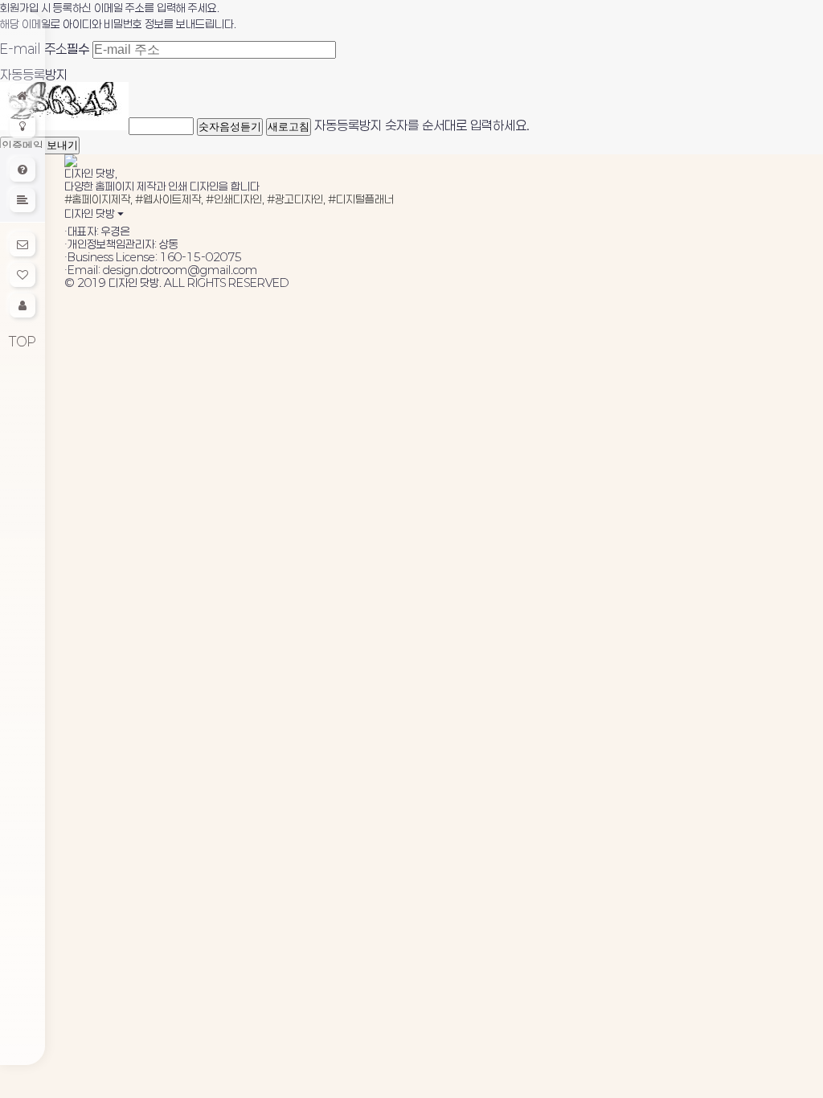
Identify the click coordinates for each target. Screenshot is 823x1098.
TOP (22, 341)
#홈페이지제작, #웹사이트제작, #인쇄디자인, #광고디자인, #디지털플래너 (229, 199)
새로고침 (288, 127)
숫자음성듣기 (230, 127)
